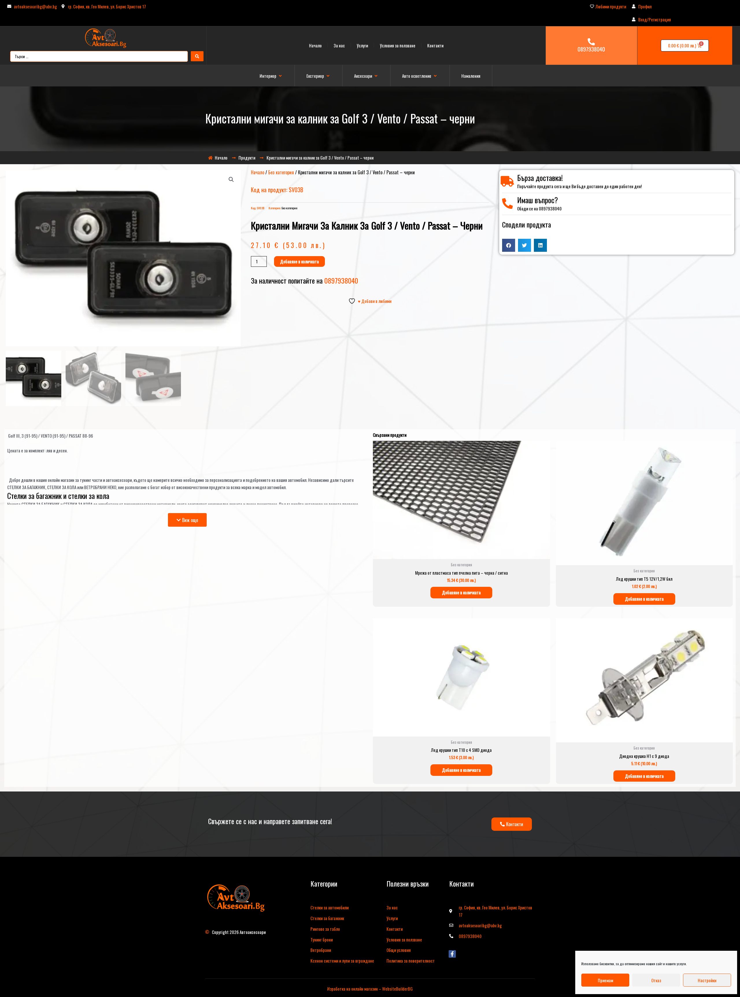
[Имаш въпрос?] (507, 203)
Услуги (362, 45)
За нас (339, 45)
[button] (271, 76)
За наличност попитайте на (304, 280)
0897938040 (591, 49)
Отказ (656, 980)
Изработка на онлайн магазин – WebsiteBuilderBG (370, 988)
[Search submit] (197, 56)
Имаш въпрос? (537, 200)
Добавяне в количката (299, 261)
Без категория (281, 172)
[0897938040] (591, 41)
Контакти (435, 45)
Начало (315, 45)
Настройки (707, 980)
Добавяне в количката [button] (461, 592)
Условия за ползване (397, 45)
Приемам (605, 980)
